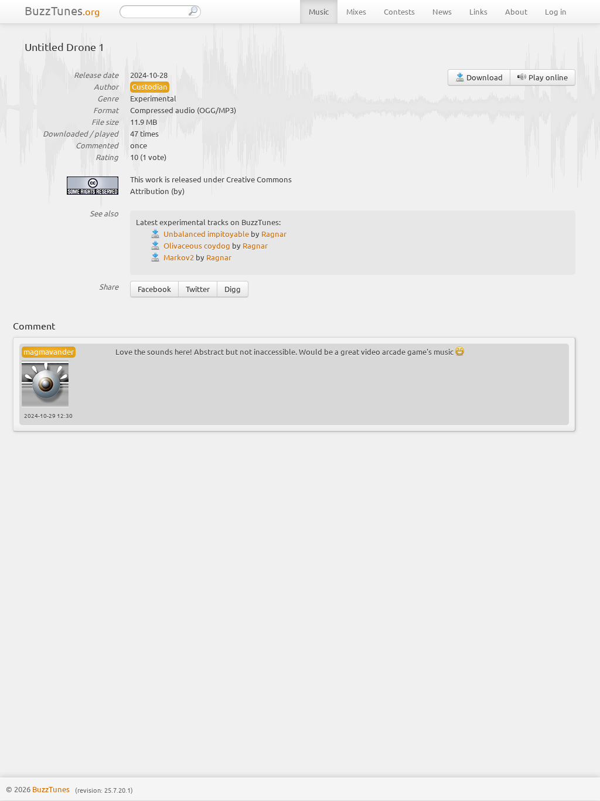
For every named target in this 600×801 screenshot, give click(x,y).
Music (319, 11)
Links (478, 11)
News (442, 11)
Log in (556, 11)
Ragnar (274, 234)
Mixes (356, 11)
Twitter (198, 289)
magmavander (48, 352)
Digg (232, 289)
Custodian (150, 86)
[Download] (157, 234)
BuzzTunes (62, 10)
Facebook (154, 289)
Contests (399, 11)
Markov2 (178, 257)
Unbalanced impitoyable (206, 234)
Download (484, 77)
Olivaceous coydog (196, 245)
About (516, 11)
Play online (547, 77)
